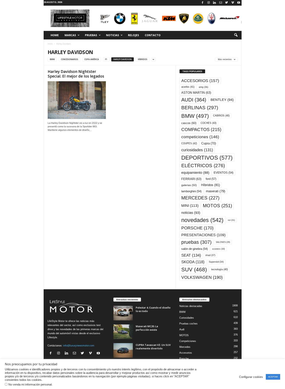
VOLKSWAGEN (202, 277)
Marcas (70, 35)
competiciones (200, 137)
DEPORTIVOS (207, 157)
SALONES (223, 242)
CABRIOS (221, 115)
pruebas (196, 242)
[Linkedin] (214, 3)
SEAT (191, 255)
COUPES (189, 143)
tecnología (219, 269)
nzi (231, 220)
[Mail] (220, 3)
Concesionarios (69, 59)
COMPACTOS (201, 129)
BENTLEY (222, 100)
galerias (189, 185)
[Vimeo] (232, 3)
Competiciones (187, 341)
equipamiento (195, 173)
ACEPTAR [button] (273, 377)
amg (203, 87)
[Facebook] (202, 3)
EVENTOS (223, 172)
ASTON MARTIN (196, 92)
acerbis (187, 86)
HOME (55, 35)
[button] (235, 35)
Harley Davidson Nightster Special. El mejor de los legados (76, 74)
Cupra (208, 143)
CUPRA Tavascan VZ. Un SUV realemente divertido (153, 346)
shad (210, 255)
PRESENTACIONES (203, 235)
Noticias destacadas (190, 306)
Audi (181, 329)
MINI (190, 206)
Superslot (216, 261)
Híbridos (210, 185)
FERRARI (191, 179)
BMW (195, 116)
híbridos (142, 59)
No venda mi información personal (30, 384)
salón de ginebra (194, 248)
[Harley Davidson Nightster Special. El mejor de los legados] (77, 100)
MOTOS (217, 205)
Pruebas (91, 35)
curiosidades (197, 150)
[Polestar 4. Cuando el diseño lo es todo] (123, 313)
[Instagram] (208, 3)
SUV (194, 270)
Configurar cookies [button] (251, 377)
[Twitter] (226, 3)
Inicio (50, 43)
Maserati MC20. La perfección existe (147, 327)
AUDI (193, 100)
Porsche (184, 358)
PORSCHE (197, 228)
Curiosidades (186, 317)
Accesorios (185, 352)
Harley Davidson (122, 59)
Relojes (133, 35)
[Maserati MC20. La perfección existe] (123, 331)
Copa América (91, 59)
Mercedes (184, 346)
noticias (190, 213)
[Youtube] (238, 3)
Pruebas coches (188, 323)
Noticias (112, 35)
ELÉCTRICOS (203, 165)
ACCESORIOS (200, 80)
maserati (215, 191)
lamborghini (191, 191)
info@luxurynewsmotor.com (78, 345)
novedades (202, 220)
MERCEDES (200, 197)
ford (211, 178)
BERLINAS (199, 107)
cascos (188, 123)
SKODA (193, 262)
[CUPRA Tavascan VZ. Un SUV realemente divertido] (123, 350)
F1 (106, 59)
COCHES (208, 123)
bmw (52, 59)
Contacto (153, 35)
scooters (218, 249)
